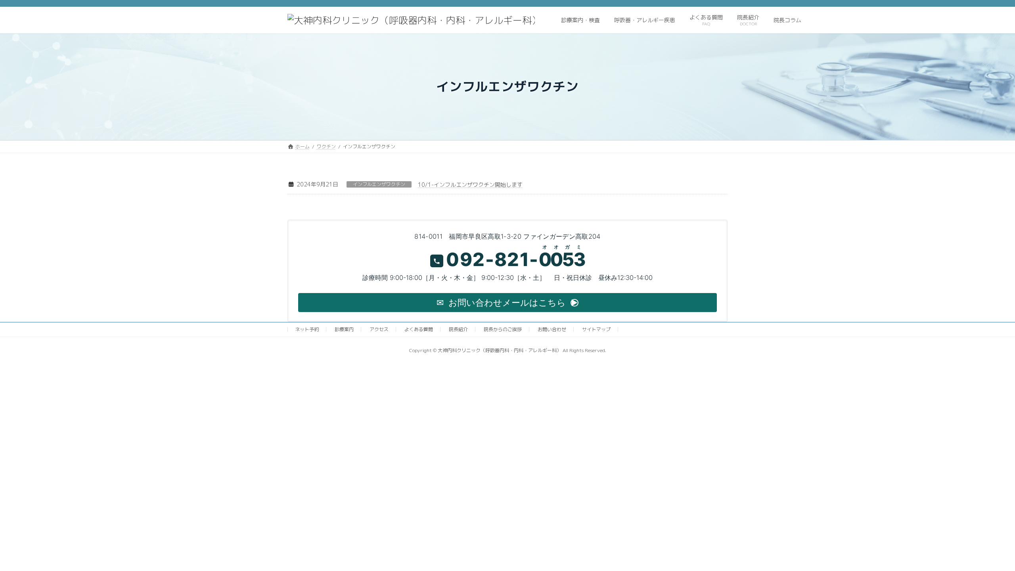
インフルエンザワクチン (379, 184)
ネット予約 (307, 329)
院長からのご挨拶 (503, 329)
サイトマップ (596, 329)
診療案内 (344, 329)
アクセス (379, 329)
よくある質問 (418, 329)
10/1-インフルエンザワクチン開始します (470, 184)
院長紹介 (458, 329)
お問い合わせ (552, 329)
